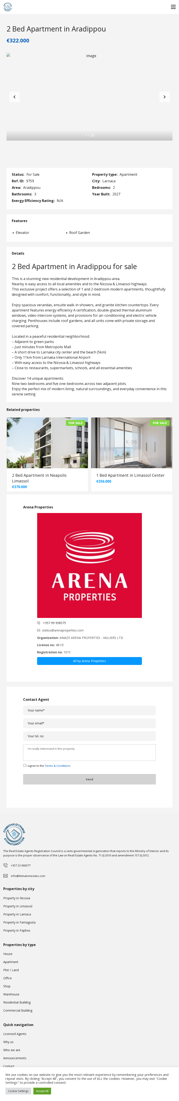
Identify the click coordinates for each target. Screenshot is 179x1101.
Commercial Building (17, 1010)
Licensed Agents (14, 1034)
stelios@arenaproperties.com (63, 630)
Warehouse (11, 994)
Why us (8, 1042)
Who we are (11, 1050)
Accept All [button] (42, 1091)
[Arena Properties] (89, 565)
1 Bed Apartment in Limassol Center (130, 475)
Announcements (14, 1058)
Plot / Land (11, 970)
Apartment (10, 962)
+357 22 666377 (21, 865)
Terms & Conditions (58, 766)
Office (7, 978)
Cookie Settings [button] (18, 1091)
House (7, 954)
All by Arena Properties (89, 661)
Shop (6, 986)
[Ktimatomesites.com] (6, 7)
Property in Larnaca (17, 914)
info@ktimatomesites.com (28, 876)
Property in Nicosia (16, 898)
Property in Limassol (17, 906)
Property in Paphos (16, 930)
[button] (164, 97)
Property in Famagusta (19, 922)
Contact (8, 1066)
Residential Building (17, 1002)
